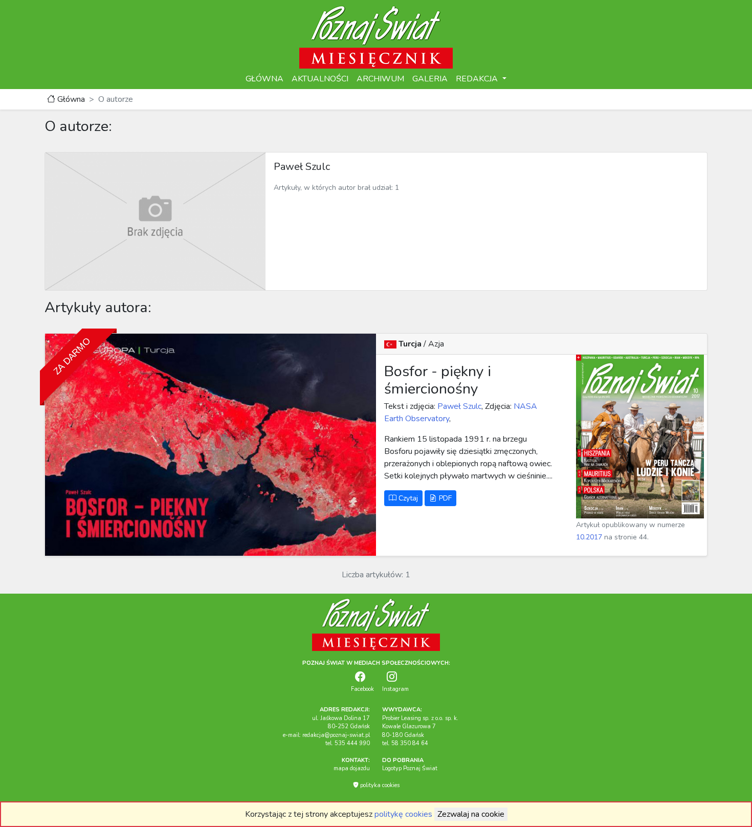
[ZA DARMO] (210, 444)
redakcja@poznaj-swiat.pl (336, 735)
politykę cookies (403, 814)
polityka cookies (379, 785)
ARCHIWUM (380, 78)
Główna (70, 99)
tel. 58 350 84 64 (405, 743)
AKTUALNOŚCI (320, 78)
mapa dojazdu (352, 768)
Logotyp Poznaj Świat (409, 768)
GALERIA (430, 78)
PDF (444, 498)
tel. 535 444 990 (347, 743)
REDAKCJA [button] (478, 78)
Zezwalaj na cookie (470, 814)
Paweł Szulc (458, 406)
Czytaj (407, 498)
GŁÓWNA (264, 78)
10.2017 (589, 537)
